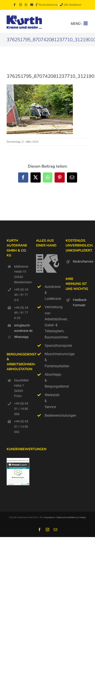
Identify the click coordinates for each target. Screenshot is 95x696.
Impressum (49, 517)
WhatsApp (21, 337)
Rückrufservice (80, 261)
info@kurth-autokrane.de (22, 328)
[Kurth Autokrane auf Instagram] (20, 5)
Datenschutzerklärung (67, 517)
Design (82, 517)
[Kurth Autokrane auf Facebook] (15, 5)
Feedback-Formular (80, 302)
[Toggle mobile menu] (86, 23)
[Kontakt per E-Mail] (31, 5)
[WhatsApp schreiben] (26, 5)
